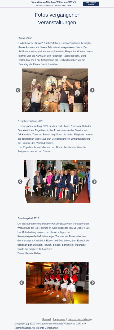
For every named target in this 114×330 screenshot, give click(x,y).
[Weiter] (92, 90)
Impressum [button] (59, 319)
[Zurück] (18, 90)
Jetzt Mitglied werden (91, 3)
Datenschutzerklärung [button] (80, 319)
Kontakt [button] (46, 319)
